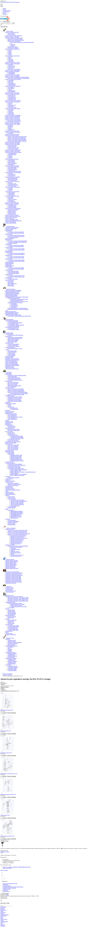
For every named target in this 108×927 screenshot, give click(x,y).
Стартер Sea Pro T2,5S (5, 815)
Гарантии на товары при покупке (10, 883)
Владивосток (3, 906)
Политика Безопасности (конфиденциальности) (13, 886)
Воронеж (2, 909)
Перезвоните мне (4, 850)
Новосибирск (3, 915)
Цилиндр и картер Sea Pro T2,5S (7, 836)
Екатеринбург (3, 910)
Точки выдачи (6, 11)
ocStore (7, 894)
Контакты (5, 14)
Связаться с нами (6, 889)
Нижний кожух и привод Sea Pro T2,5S (8, 773)
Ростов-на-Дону (3, 919)
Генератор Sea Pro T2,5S (5, 730)
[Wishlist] (2, 693)
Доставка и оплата (7, 10)
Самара (2, 920)
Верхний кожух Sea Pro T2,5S (6, 710)
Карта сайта (5, 890)
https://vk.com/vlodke (7, 868)
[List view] (1, 692)
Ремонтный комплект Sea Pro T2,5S (8, 794)
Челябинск (2, 925)
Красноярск (3, 912)
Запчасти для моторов (7, 673)
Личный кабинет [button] (4, 16)
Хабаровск (2, 924)
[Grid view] (2, 692)
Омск (1, 916)
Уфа (1, 923)
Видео (4, 12)
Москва (2, 913)
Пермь (1, 918)
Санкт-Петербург (4, 921)
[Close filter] (4, 682)
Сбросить (3, 685)
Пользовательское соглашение (9, 887)
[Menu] (1, 3)
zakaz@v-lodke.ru (4, 870)
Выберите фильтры (9, 685)
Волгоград (2, 907)
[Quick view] (1, 693)
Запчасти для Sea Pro (7, 674)
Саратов (2, 922)
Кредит (4, 9)
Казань (1, 911)
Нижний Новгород (4, 914)
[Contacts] (1, 5)
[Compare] (3, 693)
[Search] (13, 23)
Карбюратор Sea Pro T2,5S (6, 752)
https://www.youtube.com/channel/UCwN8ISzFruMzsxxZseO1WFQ (16, 867)
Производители (6, 891)
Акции (4, 8)
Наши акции (5, 884)
